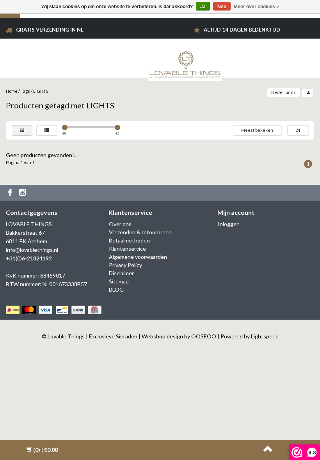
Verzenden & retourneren (140, 232)
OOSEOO (203, 336)
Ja (203, 6)
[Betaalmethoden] (54, 309)
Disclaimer (121, 273)
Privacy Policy (125, 265)
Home (12, 91)
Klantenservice (127, 248)
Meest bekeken (257, 130)
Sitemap (119, 281)
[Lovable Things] (185, 63)
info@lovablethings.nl (32, 249)
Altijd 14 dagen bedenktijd (242, 30)
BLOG (116, 289)
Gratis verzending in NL (50, 30)
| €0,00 (45, 449)
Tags (25, 91)
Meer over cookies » (256, 6)
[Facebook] (11, 193)
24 (297, 130)
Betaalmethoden (129, 240)
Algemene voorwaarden (138, 256)
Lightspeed (265, 336)
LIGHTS (40, 91)
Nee (221, 6)
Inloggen (229, 224)
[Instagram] (23, 193)
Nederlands (283, 92)
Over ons (120, 224)
